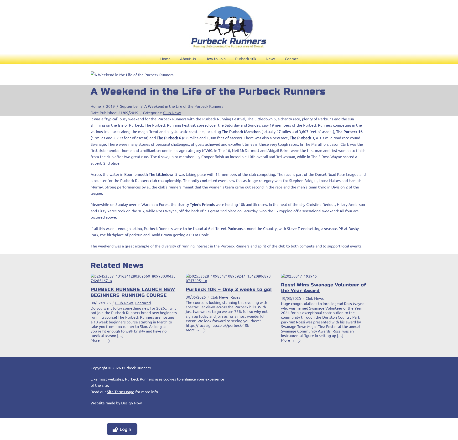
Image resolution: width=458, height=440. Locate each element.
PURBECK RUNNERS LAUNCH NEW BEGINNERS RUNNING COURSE (133, 292)
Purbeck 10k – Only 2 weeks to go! (229, 289)
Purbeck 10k (245, 58)
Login (125, 429)
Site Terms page (120, 391)
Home (165, 58)
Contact (291, 58)
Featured (143, 302)
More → (97, 340)
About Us (188, 58)
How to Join (215, 58)
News (270, 58)
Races (235, 297)
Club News (172, 112)
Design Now (131, 402)
